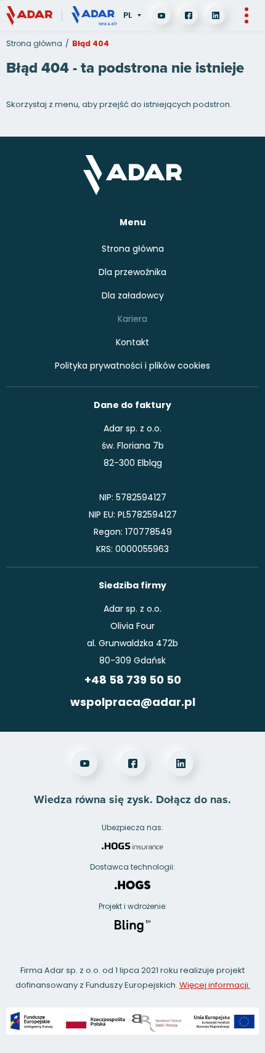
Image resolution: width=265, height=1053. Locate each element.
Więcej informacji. (214, 985)
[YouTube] (161, 15)
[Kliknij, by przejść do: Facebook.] (188, 15)
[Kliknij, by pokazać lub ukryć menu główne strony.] (246, 15)
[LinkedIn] (215, 15)
